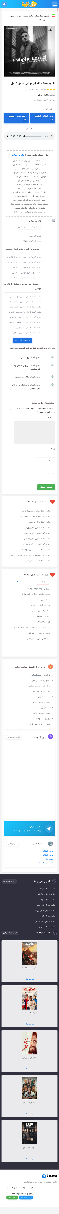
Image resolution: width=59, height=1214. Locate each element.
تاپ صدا (29, 4)
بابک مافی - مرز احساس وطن (38, 638)
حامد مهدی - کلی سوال (41, 708)
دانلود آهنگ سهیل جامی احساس (37, 539)
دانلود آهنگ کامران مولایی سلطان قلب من (24, 312)
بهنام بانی (49, 859)
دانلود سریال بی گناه (46, 894)
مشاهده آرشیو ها (22, 340)
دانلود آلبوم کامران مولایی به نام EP (27, 267)
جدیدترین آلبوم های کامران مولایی (22, 249)
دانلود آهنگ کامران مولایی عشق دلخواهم (24, 302)
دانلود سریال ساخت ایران (45, 921)
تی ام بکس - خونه (43, 600)
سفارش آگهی (13, 844)
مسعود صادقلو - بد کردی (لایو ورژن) (36, 594)
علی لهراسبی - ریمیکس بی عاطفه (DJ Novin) (32, 627)
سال (17, 582)
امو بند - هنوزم (44, 697)
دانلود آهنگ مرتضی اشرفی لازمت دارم (35, 516)
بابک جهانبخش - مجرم (41, 611)
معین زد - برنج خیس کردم (39, 724)
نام (53, 449)
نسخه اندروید (12, 1197)
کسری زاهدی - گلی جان (41, 680)
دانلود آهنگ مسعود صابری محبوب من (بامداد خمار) (30, 555)
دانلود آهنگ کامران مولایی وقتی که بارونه (24, 322)
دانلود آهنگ (44, 118)
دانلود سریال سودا (48, 899)
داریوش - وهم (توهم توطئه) (39, 588)
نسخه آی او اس (25, 1197)
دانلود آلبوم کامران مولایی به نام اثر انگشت (24, 257)
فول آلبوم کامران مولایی (27, 227)
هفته (43, 582)
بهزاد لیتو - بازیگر (43, 616)
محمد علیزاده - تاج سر (41, 691)
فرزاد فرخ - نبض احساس (40, 675)
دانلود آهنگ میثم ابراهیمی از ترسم (36, 511)
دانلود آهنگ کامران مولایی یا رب (28, 327)
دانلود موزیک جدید (45, 863)
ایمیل (52, 461)
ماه (30, 582)
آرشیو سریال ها (9, 881)
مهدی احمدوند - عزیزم (41, 702)
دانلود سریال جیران (47, 888)
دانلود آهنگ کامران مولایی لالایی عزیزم (25, 317)
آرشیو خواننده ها (14, 737)
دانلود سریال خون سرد (46, 905)
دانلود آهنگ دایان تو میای (39, 522)
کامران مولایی (17, 155)
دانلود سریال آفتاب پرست (44, 910)
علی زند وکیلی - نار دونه (40, 605)
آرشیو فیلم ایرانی (10, 933)
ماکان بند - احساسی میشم (39, 686)
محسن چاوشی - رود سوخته (39, 633)
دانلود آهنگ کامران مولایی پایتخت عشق (25, 307)
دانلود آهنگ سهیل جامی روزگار (38, 527)
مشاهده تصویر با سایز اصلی (29, 27)
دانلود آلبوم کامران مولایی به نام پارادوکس (24, 262)
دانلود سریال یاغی (48, 916)
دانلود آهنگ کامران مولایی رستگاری (27, 333)
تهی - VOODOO (43, 622)
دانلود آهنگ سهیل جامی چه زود (37, 533)
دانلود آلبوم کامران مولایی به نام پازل (26, 272)
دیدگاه (51, 418)
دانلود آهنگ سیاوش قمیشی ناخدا (36, 544)
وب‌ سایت (51, 473)
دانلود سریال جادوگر (47, 927)
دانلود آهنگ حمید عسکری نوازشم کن (35, 550)
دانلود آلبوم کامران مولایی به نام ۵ (27, 278)
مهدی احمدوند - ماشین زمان (39, 713)
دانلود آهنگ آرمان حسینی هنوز (37, 561)
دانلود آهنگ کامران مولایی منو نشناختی (25, 297)
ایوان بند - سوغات (43, 718)
